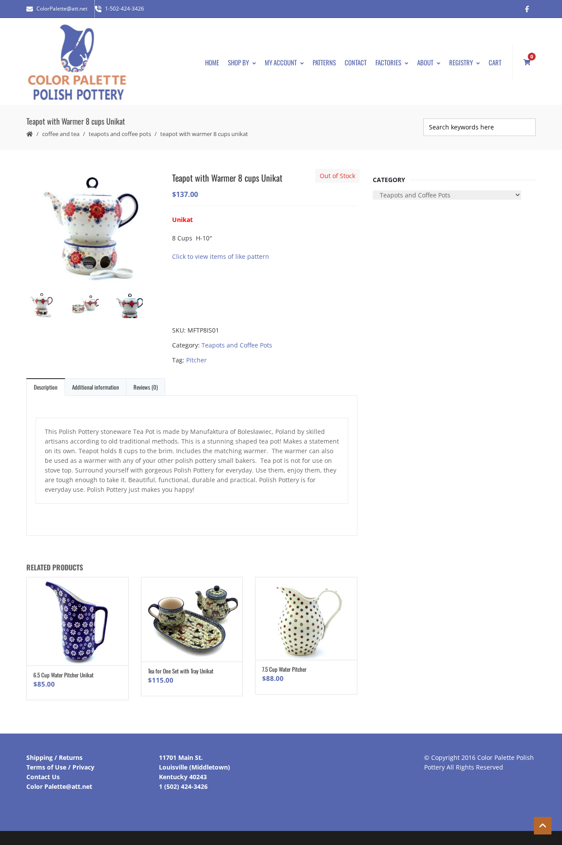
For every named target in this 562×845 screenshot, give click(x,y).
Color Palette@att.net (59, 786)
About (425, 62)
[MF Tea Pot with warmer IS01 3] (136, 306)
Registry (461, 62)
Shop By (238, 62)
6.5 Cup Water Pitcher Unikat (63, 674)
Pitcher (196, 360)
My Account (281, 62)
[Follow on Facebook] (527, 9)
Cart (495, 62)
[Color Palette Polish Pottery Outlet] (76, 62)
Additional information (95, 387)
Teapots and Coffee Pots (120, 134)
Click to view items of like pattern (220, 256)
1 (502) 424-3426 (183, 786)
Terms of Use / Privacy (60, 767)
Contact (356, 62)
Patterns (324, 62)
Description (46, 387)
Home (212, 62)
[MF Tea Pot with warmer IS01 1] (92, 227)
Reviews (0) (145, 387)
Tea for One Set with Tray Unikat (180, 670)
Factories (388, 62)
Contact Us (43, 777)
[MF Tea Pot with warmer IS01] (92, 306)
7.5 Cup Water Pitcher (284, 669)
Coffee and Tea (60, 134)
